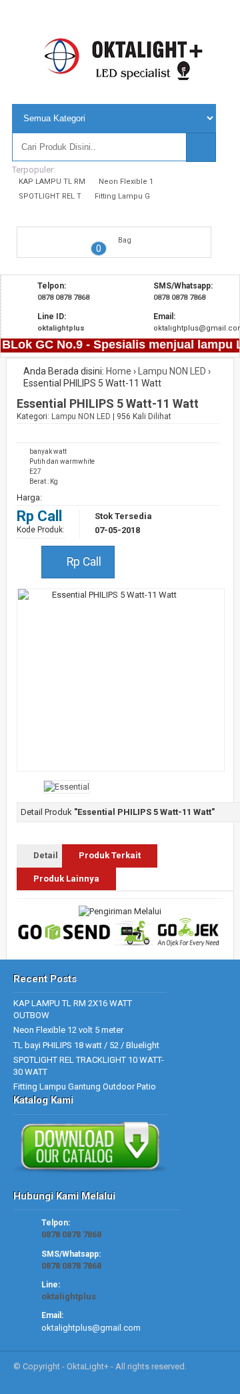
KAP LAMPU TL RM (52, 181)
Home (118, 371)
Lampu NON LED (172, 371)
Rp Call (82, 561)
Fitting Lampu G (122, 196)
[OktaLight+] (121, 75)
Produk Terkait (110, 855)
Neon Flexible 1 (126, 181)
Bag (124, 240)
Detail (45, 855)
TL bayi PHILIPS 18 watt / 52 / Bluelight (86, 1045)
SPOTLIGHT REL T (50, 196)
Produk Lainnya (66, 879)
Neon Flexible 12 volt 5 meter (68, 1030)
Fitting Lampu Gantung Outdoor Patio (84, 1086)
